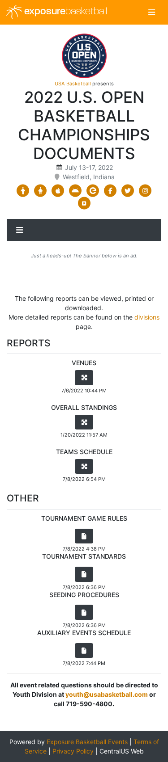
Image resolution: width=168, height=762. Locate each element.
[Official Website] (84, 203)
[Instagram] (145, 191)
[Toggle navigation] (152, 12)
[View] (84, 536)
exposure (64, 12)
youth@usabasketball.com (106, 694)
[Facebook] (110, 191)
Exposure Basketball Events (87, 741)
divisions (146, 317)
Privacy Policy (73, 751)
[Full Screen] (84, 377)
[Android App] (75, 191)
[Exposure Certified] (93, 191)
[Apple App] (58, 191)
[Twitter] (128, 191)
